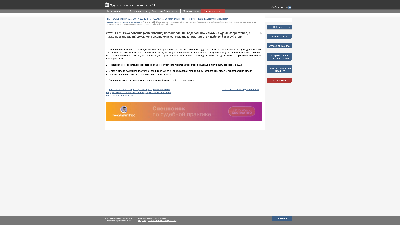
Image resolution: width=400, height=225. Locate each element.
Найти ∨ (277, 27)
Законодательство (213, 11)
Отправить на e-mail (279, 46)
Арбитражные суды (137, 11)
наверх (282, 218)
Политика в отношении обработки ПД (162, 221)
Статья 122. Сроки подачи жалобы (240, 89)
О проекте (142, 221)
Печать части (279, 36)
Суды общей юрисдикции (165, 11)
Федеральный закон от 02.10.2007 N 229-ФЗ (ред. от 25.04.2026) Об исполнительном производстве (151, 19)
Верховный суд (115, 11)
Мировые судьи (191, 11)
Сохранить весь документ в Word (280, 57)
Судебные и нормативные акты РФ (133, 5)
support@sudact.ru (158, 218)
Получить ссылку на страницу (280, 69)
